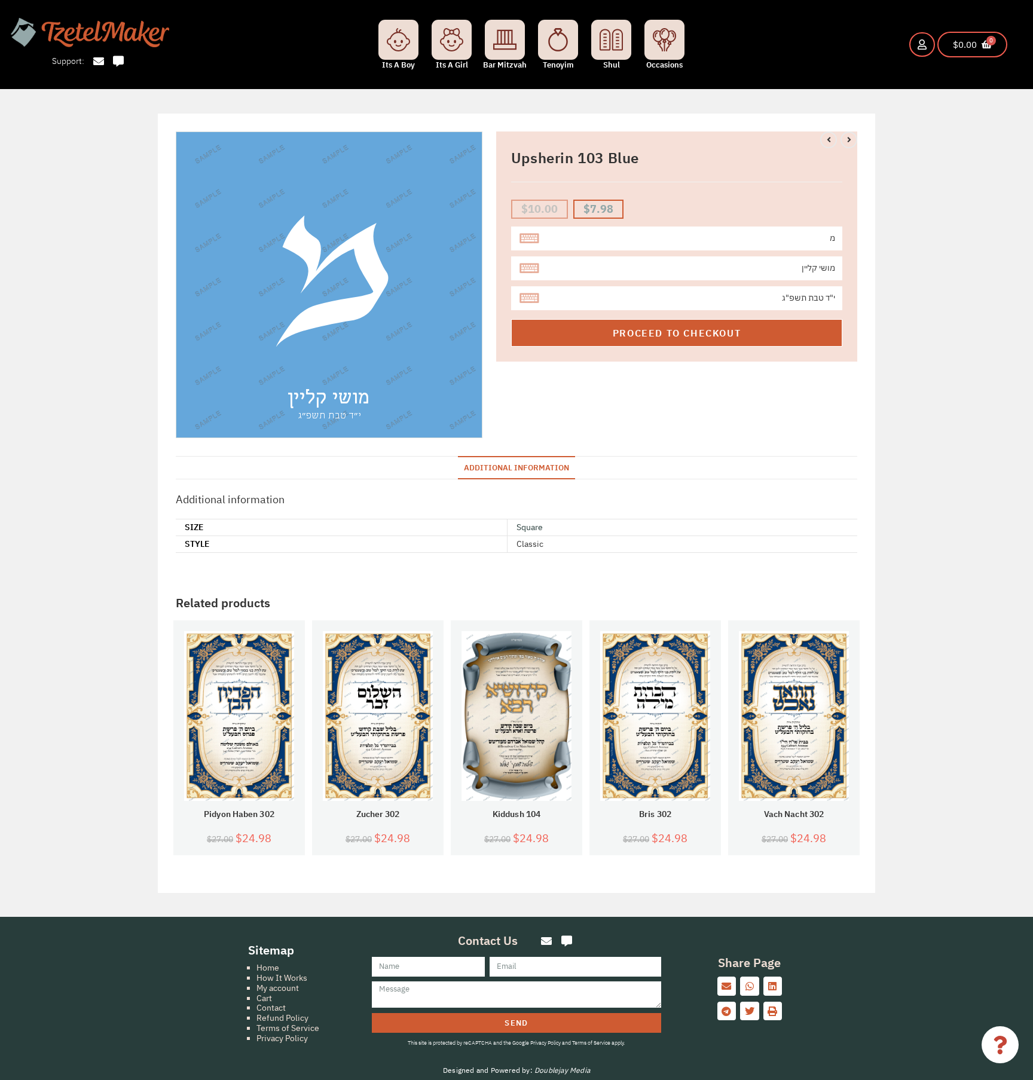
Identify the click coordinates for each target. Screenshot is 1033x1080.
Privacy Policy (282, 1038)
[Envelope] (98, 61)
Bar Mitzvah (505, 65)
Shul (611, 65)
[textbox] (676, 238)
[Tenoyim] (558, 40)
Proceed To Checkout (677, 333)
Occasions (664, 65)
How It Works (281, 977)
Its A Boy (398, 65)
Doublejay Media (562, 1070)
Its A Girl (452, 65)
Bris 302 (655, 814)
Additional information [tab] (516, 467)
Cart (264, 998)
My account (277, 988)
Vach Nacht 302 (794, 814)
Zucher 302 (378, 814)
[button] (726, 986)
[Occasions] (664, 40)
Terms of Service (287, 1028)
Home (267, 967)
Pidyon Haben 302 (239, 814)
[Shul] (611, 40)
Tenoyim (558, 65)
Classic (529, 544)
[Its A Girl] (452, 40)
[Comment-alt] (118, 61)
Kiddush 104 (516, 814)
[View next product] (849, 139)
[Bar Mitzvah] (505, 40)
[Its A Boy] (398, 40)
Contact (271, 1007)
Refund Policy (282, 1017)
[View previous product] (828, 139)
